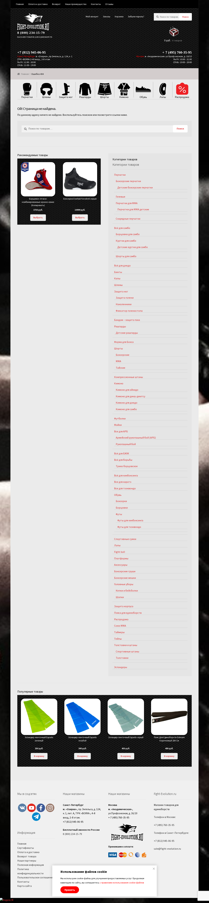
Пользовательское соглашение (35, 877)
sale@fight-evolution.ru (167, 848)
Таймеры (119, 632)
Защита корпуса (123, 606)
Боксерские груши (124, 571)
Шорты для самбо (126, 256)
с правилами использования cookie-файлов (122, 882)
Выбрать (38, 217)
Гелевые (120, 196)
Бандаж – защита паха (127, 319)
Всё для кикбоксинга (126, 475)
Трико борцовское (127, 466)
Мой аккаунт (92, 16)
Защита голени (125, 297)
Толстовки (122, 657)
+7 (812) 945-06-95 (31, 52)
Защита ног (121, 291)
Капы (117, 278)
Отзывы (109, 4)
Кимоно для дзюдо (126, 402)
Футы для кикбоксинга (130, 520)
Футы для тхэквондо (129, 526)
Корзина (119, 16)
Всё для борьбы (123, 459)
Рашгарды (120, 326)
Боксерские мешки (125, 577)
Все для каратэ (122, 481)
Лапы (117, 545)
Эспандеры (120, 667)
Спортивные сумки (125, 539)
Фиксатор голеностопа (129, 310)
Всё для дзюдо (122, 265)
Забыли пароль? (136, 16)
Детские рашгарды (127, 332)
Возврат (56, 4)
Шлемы (118, 285)
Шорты (118, 348)
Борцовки (122, 507)
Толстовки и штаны (125, 645)
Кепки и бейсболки (127, 590)
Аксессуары (120, 564)
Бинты (118, 272)
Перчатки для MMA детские (133, 209)
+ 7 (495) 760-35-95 (177, 52)
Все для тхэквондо (125, 488)
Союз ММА (120, 625)
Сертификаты (25, 847)
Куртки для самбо (126, 240)
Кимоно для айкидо (127, 389)
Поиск (185, 16)
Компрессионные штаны (128, 377)
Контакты (23, 881)
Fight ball (119, 551)
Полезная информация (30, 864)
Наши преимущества (75, 4)
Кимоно (118, 383)
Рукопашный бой (126, 444)
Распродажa (121, 619)
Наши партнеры (26, 860)
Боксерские (122, 354)
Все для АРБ (121, 431)
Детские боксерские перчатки (135, 187)
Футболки (120, 418)
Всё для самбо (122, 228)
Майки (118, 424)
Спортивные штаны (127, 651)
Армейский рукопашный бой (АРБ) (136, 437)
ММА (118, 361)
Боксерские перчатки (128, 181)
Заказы (106, 16)
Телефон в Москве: (165, 817)
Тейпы (118, 638)
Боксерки (121, 501)
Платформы (121, 558)
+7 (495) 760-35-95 (164, 825)
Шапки (120, 597)
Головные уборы (123, 584)
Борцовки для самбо (128, 234)
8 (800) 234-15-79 (31, 32)
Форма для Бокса (124, 342)
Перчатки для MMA (126, 203)
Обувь (117, 494)
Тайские (120, 367)
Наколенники (123, 304)
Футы (119, 514)
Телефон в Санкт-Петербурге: (171, 832)
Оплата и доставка (28, 852)
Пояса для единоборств (128, 612)
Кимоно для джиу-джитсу (130, 396)
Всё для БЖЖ (121, 453)
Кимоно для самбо (126, 409)
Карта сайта (24, 885)
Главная (25, 73)
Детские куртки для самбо (132, 247)
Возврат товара (26, 856)
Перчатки (120, 174)
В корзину (39, 756)
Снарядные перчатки (128, 218)
